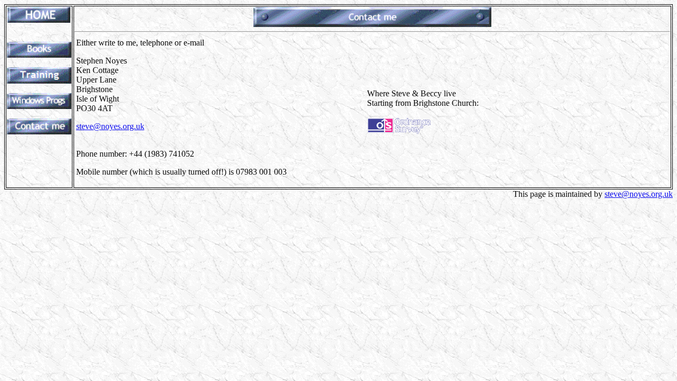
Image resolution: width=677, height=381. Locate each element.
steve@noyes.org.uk (110, 126)
